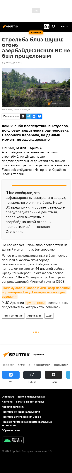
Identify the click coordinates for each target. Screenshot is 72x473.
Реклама (20, 401)
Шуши (49, 315)
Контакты (7, 401)
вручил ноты (35, 303)
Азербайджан (35, 315)
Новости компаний (13, 406)
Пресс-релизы (35, 401)
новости (8, 365)
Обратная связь (11, 430)
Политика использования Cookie (21, 416)
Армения (24, 365)
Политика (61, 365)
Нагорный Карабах (13, 315)
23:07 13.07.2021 (12, 63)
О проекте (8, 396)
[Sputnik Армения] (11, 28)
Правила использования (30, 396)
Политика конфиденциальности (21, 411)
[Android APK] (13, 441)
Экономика (42, 365)
